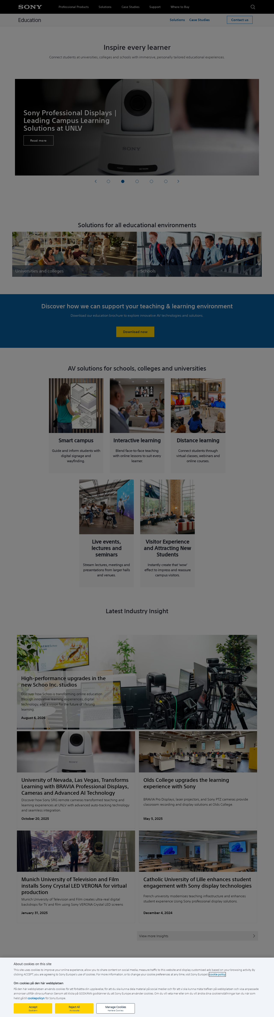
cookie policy (217, 974)
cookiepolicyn (36, 998)
